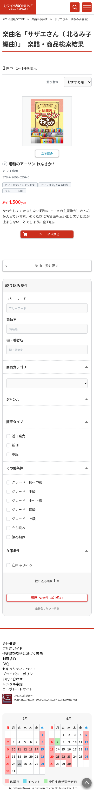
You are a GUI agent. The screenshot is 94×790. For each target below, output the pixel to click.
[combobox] (47, 308)
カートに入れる (49, 234)
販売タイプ (14, 421)
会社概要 (9, 643)
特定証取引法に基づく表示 (22, 653)
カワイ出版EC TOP (13, 19)
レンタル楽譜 (12, 684)
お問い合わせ (12, 678)
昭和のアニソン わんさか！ (32, 164)
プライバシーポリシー (19, 673)
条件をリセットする (47, 608)
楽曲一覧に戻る (47, 265)
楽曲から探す (39, 19)
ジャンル (13, 399)
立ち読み (47, 153)
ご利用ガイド (12, 648)
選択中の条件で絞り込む (47, 597)
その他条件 (14, 468)
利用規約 (9, 658)
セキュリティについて (19, 668)
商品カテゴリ (16, 367)
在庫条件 (13, 550)
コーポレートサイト (17, 689)
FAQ (5, 663)
